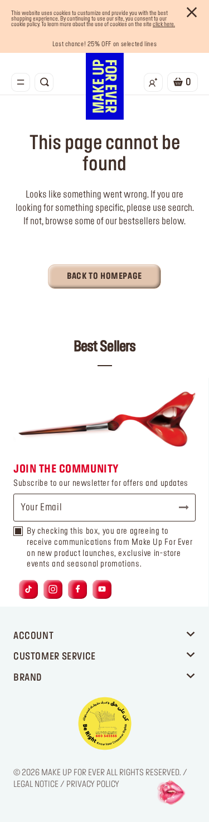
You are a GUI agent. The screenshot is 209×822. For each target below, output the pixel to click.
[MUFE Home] (105, 86)
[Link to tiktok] (28, 589)
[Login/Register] (153, 82)
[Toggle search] (44, 82)
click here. (164, 24)
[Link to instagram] (53, 589)
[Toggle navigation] (20, 82)
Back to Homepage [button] (104, 276)
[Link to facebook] (77, 589)
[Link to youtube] (102, 589)
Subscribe (179, 507)
